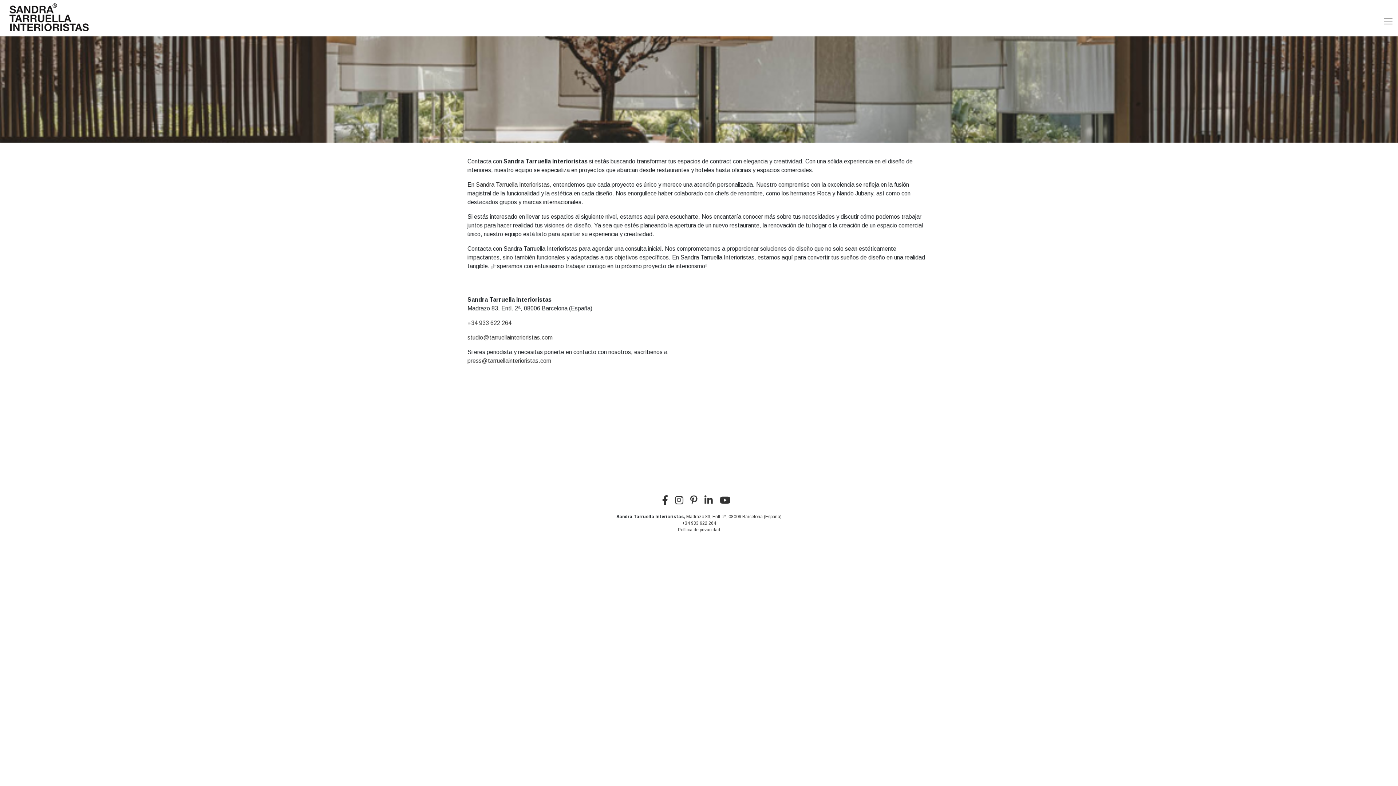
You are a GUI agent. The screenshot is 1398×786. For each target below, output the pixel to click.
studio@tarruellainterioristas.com (510, 337)
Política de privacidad (699, 529)
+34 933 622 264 (489, 323)
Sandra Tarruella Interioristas (513, 185)
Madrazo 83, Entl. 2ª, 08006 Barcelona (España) (734, 516)
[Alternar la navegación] (1388, 18)
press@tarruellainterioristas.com (509, 361)
